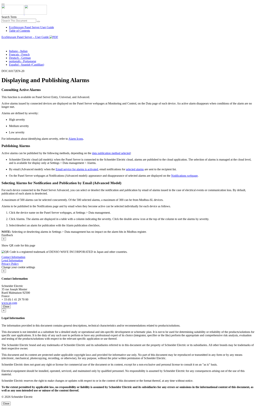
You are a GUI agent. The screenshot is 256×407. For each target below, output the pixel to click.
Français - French (19, 54)
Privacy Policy (10, 263)
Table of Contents (19, 30)
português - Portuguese (22, 61)
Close (6, 306)
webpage (184, 175)
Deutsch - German (20, 57)
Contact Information (13, 257)
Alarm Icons (75, 138)
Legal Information (12, 260)
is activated (77, 169)
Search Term (8, 17)
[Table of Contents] (2, 41)
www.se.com (9, 302)
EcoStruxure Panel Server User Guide (31, 27)
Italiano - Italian (18, 51)
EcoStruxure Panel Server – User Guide (25, 37)
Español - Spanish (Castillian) (26, 64)
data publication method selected (111, 153)
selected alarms (135, 169)
